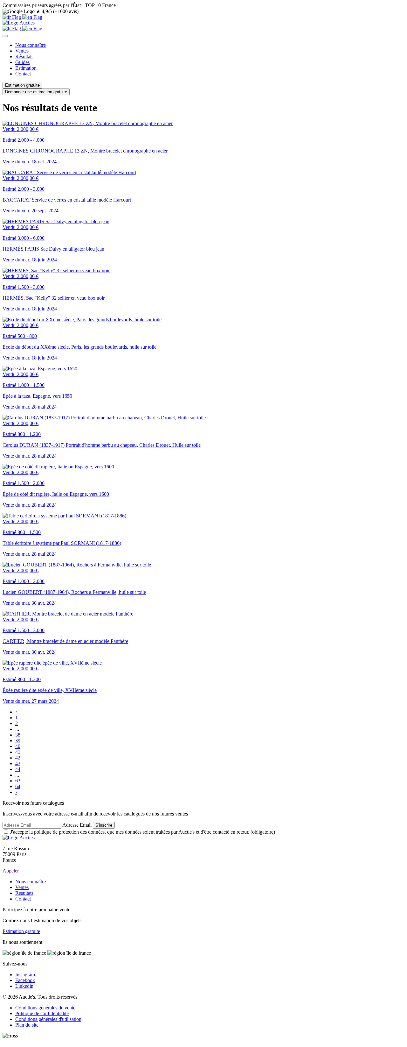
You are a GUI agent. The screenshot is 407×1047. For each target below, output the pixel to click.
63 (17, 780)
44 (17, 769)
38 (17, 734)
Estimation (26, 68)
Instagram (25, 974)
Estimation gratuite (22, 85)
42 (17, 757)
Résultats (24, 56)
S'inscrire (103, 825)
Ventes (22, 50)
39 (17, 740)
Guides (22, 62)
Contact (23, 73)
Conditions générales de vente (45, 1007)
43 (17, 763)
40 (17, 746)
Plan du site (26, 1025)
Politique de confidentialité (42, 1013)
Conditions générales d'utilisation (48, 1019)
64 (17, 786)
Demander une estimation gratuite (36, 91)
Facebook (25, 980)
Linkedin (24, 986)
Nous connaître (30, 45)
